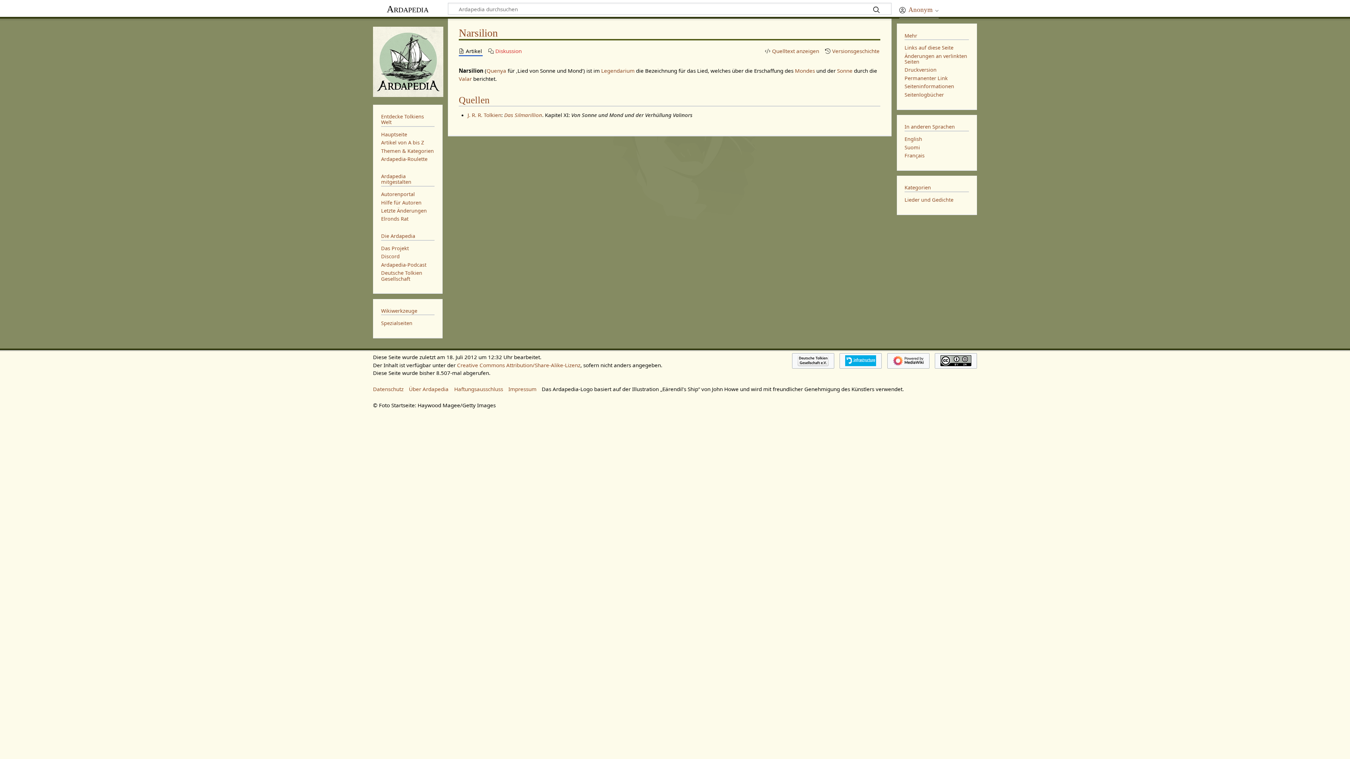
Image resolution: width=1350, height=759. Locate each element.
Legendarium (618, 70)
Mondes (805, 70)
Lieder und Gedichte (929, 199)
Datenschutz (388, 389)
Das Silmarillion (523, 114)
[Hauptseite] (408, 60)
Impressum (522, 389)
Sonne (845, 70)
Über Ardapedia (429, 389)
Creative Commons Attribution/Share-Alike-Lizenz (518, 365)
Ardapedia (408, 9)
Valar (465, 78)
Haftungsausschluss (478, 389)
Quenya (496, 70)
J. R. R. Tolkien (484, 114)
